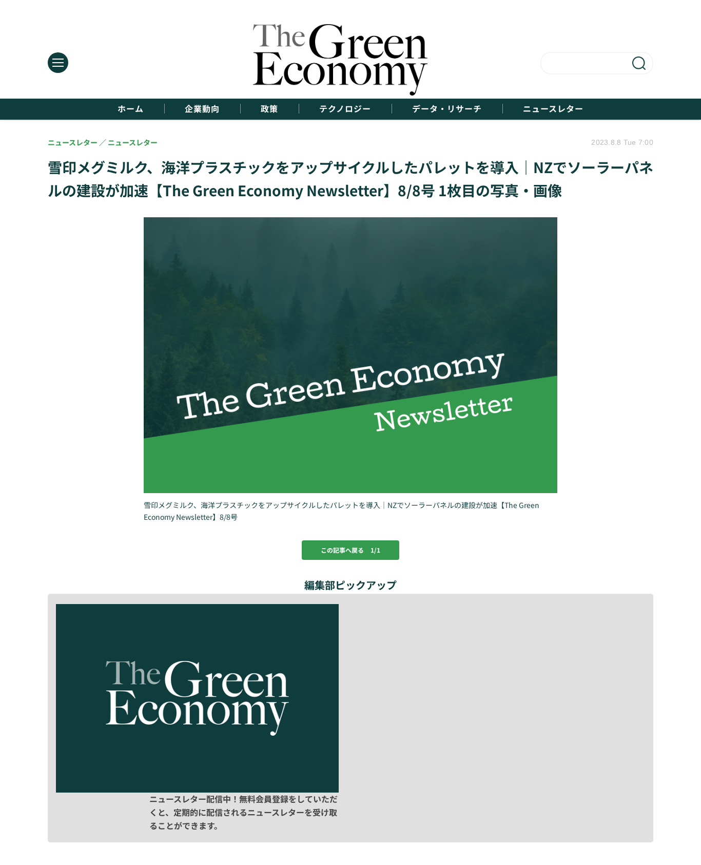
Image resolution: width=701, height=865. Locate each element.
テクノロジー (345, 109)
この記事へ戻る (350, 550)
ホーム (131, 109)
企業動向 (202, 109)
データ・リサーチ (447, 109)
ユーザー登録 (603, 788)
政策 (269, 109)
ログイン (498, 788)
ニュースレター (553, 109)
